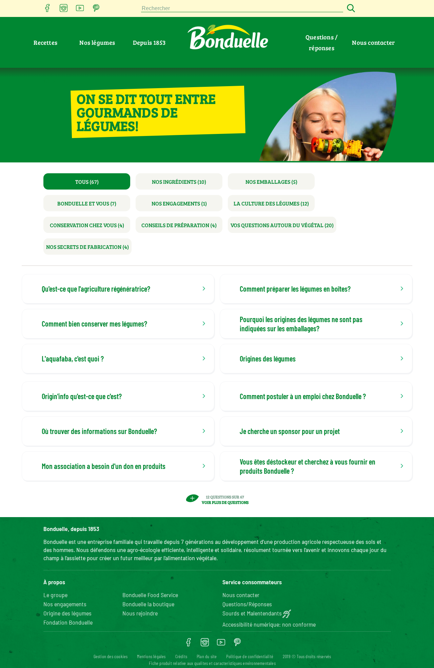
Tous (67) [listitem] (87, 181)
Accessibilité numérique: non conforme (269, 624)
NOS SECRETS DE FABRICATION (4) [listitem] (87, 246)
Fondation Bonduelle (68, 622)
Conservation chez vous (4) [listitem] (87, 225)
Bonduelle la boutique (148, 604)
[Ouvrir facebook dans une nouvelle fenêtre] (47, 10)
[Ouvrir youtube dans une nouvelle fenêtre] (80, 10)
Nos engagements (64, 604)
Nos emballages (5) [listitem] (271, 181)
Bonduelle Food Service (150, 594)
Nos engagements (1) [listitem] (179, 203)
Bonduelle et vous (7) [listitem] (86, 203)
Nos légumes (97, 42)
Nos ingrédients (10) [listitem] (179, 181)
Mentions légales (151, 656)
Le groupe (55, 594)
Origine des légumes (67, 613)
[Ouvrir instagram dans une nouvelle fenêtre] (64, 10)
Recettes (45, 42)
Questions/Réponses (247, 604)
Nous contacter (373, 42)
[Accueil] (46, 80)
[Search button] (350, 8)
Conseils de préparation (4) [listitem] (179, 225)
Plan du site (207, 656)
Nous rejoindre (140, 613)
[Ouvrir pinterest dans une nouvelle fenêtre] (96, 10)
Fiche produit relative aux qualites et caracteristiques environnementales (212, 663)
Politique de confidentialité (249, 656)
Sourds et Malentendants (252, 613)
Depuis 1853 (149, 42)
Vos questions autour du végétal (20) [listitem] (282, 225)
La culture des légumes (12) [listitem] (271, 203)
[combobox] (242, 8)
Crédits (181, 656)
